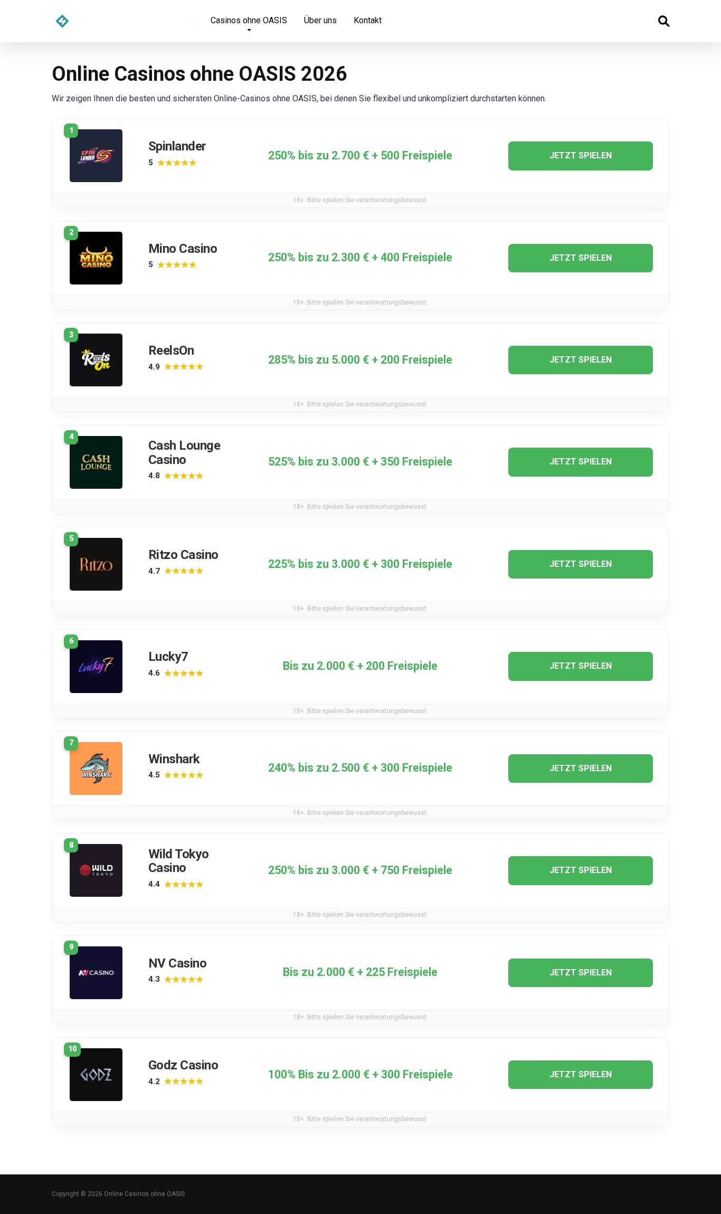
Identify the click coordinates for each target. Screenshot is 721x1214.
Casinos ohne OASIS (249, 20)
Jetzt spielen (580, 155)
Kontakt (368, 20)
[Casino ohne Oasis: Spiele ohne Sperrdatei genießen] (62, 17)
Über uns (320, 20)
